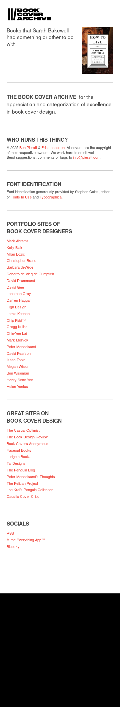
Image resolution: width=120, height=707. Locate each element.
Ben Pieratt (28, 147)
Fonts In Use (21, 196)
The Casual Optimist (23, 430)
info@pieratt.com (86, 157)
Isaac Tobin (16, 359)
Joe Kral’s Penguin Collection (30, 489)
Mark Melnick (17, 339)
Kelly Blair (14, 247)
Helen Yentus (17, 386)
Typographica (51, 196)
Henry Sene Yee (20, 379)
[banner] (60, 10)
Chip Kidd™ (16, 320)
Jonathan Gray (19, 293)
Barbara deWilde (20, 267)
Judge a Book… (20, 456)
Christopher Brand (21, 260)
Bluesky (13, 546)
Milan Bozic (16, 254)
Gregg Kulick (17, 326)
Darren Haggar (19, 300)
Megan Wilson (18, 366)
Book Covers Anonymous (27, 443)
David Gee (15, 287)
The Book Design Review (27, 436)
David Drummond (21, 280)
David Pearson (19, 353)
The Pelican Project (22, 483)
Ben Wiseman (18, 373)
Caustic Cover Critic (23, 496)
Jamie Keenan (18, 313)
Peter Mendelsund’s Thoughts (31, 476)
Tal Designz (16, 463)
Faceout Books (19, 450)
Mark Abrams (18, 240)
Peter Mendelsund (21, 346)
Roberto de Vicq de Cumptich (30, 273)
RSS (10, 533)
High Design (16, 306)
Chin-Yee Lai (17, 333)
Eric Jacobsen (53, 147)
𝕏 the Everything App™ (26, 539)
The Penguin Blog (21, 469)
